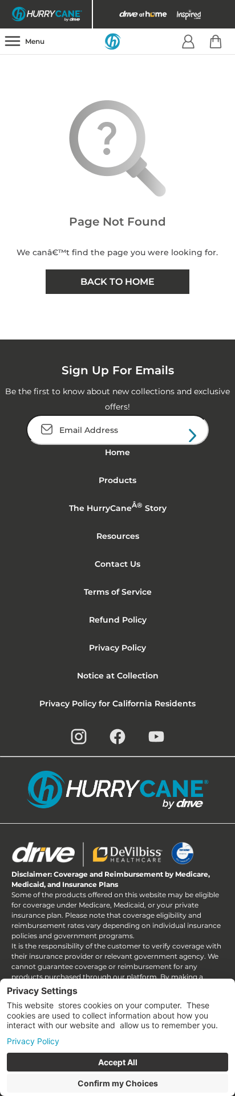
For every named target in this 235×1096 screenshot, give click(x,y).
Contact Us (117, 564)
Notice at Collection (118, 675)
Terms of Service (118, 592)
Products (117, 480)
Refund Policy (118, 620)
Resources (117, 536)
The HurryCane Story (118, 507)
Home (117, 452)
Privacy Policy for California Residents (117, 703)
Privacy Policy (117, 648)
